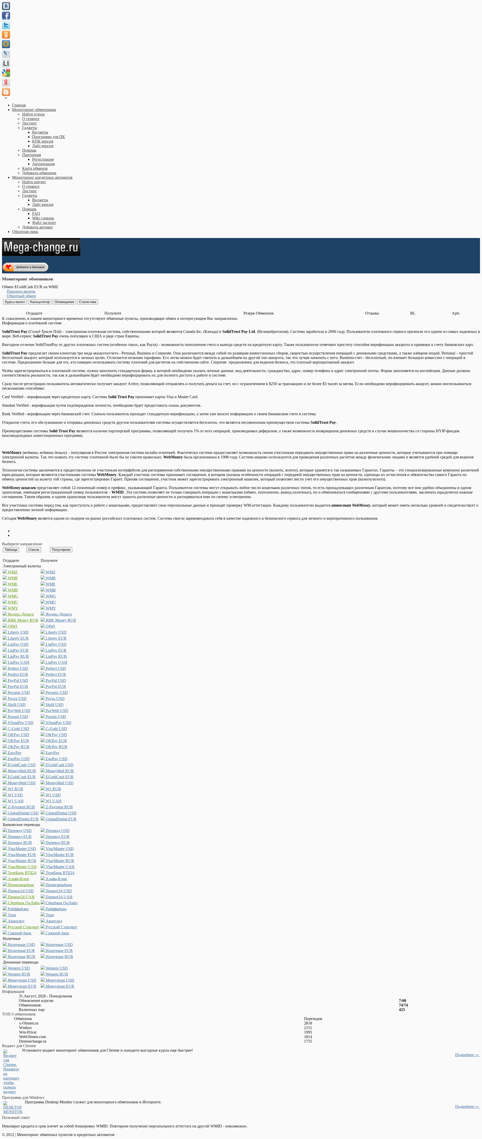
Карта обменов (35, 168)
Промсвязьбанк (20, 885)
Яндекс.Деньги (20, 614)
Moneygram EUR (21, 986)
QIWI (12, 626)
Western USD (18, 968)
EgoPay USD (18, 759)
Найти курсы (33, 114)
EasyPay (14, 753)
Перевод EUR (19, 836)
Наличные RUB (21, 956)
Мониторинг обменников (34, 109)
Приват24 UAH (21, 897)
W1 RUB (15, 789)
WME (12, 584)
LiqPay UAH (18, 662)
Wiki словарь (43, 218)
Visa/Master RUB (21, 861)
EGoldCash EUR (21, 777)
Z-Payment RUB (21, 807)
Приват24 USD (20, 891)
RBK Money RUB (22, 620)
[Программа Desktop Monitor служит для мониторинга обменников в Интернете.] (13, 1112)
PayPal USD (17, 680)
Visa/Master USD (21, 849)
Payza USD (17, 698)
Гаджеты (29, 128)
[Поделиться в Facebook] (6, 16)
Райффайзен (18, 909)
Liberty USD (18, 632)
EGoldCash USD (21, 765)
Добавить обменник (39, 173)
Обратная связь (25, 231)
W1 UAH (15, 801)
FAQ (36, 213)
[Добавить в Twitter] (6, 25)
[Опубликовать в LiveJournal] (6, 54)
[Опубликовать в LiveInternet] (6, 63)
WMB (12, 590)
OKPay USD (18, 735)
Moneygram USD (21, 980)
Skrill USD (16, 704)
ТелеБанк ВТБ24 (21, 873)
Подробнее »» (467, 1055)
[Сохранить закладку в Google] (6, 73)
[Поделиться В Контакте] (6, 6)
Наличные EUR (21, 950)
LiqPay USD (18, 644)
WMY (12, 608)
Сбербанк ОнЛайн (23, 903)
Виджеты (40, 132)
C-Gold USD (18, 729)
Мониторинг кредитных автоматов (42, 177)
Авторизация (43, 164)
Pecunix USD (18, 692)
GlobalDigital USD (23, 813)
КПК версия (42, 141)
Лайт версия (42, 146)
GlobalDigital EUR (23, 819)
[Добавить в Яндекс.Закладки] (6, 82)
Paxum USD (17, 716)
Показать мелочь (21, 291)
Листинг (29, 123)
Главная (19, 105)
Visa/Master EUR (21, 855)
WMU (12, 602)
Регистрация (43, 159)
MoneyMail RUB (21, 771)
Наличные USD (21, 944)
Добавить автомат (37, 227)
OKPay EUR (18, 741)
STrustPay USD (20, 723)
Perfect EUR (17, 674)
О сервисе (30, 118)
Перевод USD (19, 830)
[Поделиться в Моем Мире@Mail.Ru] (6, 44)
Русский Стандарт (23, 927)
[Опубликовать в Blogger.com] (6, 92)
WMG (12, 596)
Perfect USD (17, 668)
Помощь (29, 150)
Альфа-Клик (18, 879)
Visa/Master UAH (22, 867)
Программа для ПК (48, 137)
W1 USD (15, 795)
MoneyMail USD (21, 783)
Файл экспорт (44, 222)
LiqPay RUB (18, 656)
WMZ (12, 572)
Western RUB (18, 974)
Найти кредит (34, 182)
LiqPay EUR (18, 650)
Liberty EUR (18, 638)
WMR (12, 578)
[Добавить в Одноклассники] (6, 35)
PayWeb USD (18, 710)
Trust (11, 915)
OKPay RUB (18, 747)
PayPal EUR (17, 686)
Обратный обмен (21, 296)
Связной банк (19, 933)
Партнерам (31, 155)
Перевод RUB (19, 843)
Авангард (15, 921)
